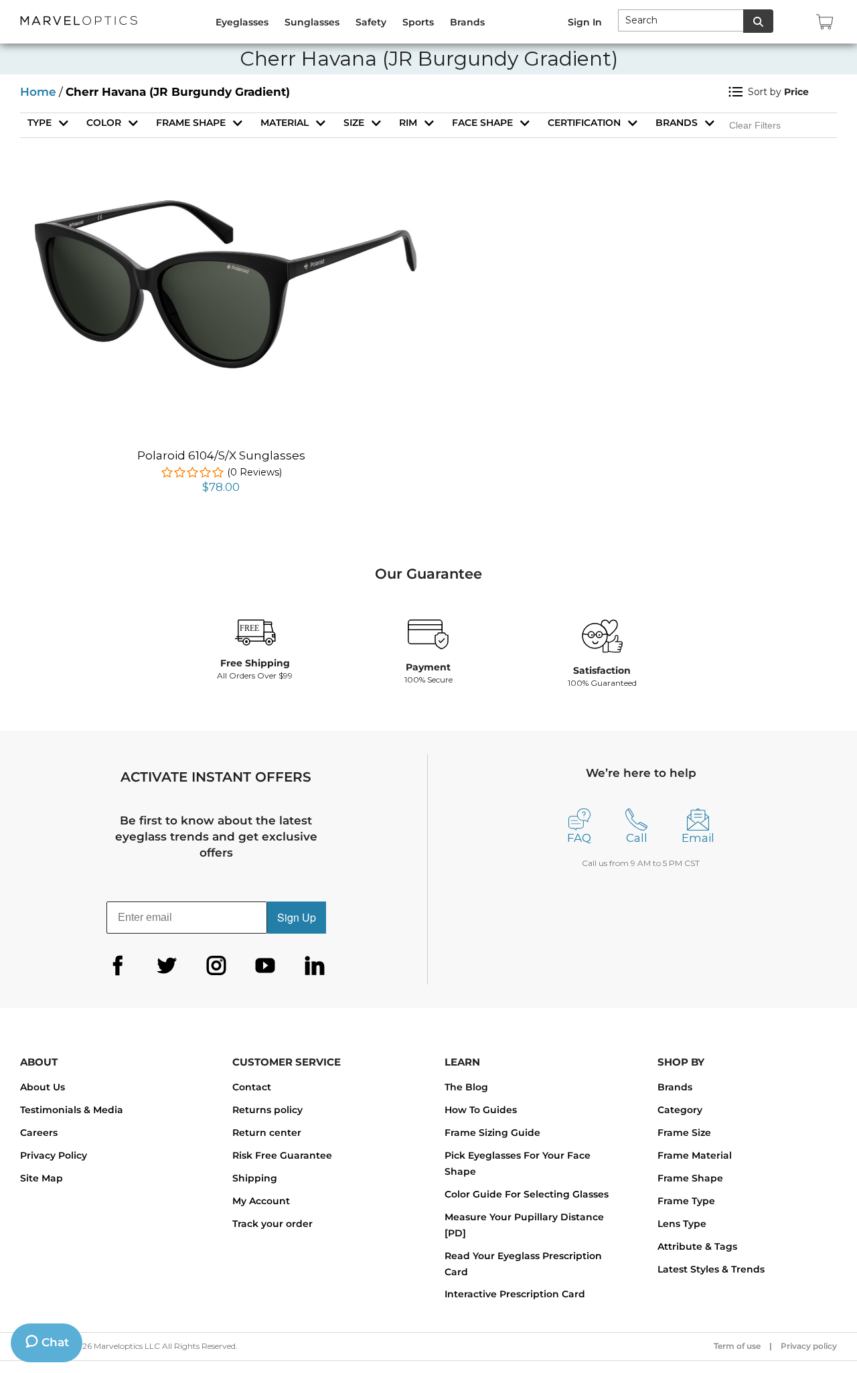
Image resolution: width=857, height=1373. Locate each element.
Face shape (482, 123)
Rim (408, 123)
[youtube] (265, 966)
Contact (251, 1087)
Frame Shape (690, 1178)
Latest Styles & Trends (711, 1269)
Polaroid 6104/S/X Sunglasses (221, 455)
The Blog (466, 1087)
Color (103, 123)
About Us (42, 1087)
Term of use (737, 1346)
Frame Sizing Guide (492, 1133)
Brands (676, 123)
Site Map (41, 1178)
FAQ (579, 838)
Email (698, 838)
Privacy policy (809, 1346)
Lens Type (681, 1224)
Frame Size (684, 1133)
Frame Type (686, 1201)
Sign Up (296, 917)
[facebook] (118, 966)
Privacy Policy (53, 1155)
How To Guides (481, 1110)
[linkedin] (315, 966)
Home (38, 91)
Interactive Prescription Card (515, 1294)
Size (353, 123)
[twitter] (167, 966)
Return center (266, 1133)
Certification (584, 123)
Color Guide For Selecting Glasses (527, 1194)
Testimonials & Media (71, 1110)
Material (284, 123)
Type (39, 123)
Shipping (254, 1178)
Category (679, 1110)
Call (636, 838)
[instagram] (216, 966)
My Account (261, 1201)
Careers (39, 1133)
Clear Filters (755, 125)
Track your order (272, 1224)
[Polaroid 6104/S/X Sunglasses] (221, 201)
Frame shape (191, 123)
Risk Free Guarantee (282, 1155)
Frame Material (694, 1155)
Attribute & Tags (697, 1246)
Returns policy (267, 1110)
